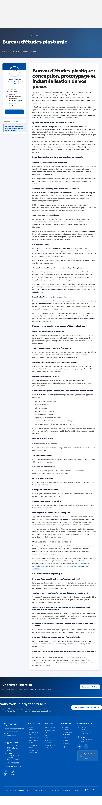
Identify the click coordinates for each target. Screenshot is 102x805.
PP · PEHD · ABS (51, 727)
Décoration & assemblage (33, 751)
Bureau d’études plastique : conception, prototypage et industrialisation (15, 128)
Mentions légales (40, 790)
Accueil (4, 36)
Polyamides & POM (50, 731)
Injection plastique (32, 728)
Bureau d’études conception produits (19, 36)
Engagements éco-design (67, 733)
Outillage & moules (33, 746)
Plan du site (66, 790)
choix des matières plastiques (70, 566)
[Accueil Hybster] (14, 724)
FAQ (63, 747)
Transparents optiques (50, 746)
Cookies (76, 790)
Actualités (65, 744)
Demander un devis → (89, 687)
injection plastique (80, 563)
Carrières (65, 740)
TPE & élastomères (49, 736)
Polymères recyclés (49, 741)
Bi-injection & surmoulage (33, 733)
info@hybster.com (14, 766)
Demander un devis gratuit (85, 707)
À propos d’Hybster (65, 728)
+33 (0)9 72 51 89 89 (14, 763)
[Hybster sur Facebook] (86, 746)
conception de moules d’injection (44, 566)
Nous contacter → (14, 112)
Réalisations (66, 737)
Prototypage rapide (33, 741)
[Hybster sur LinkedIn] (79, 746)
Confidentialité (54, 790)
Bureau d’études (34, 737)
